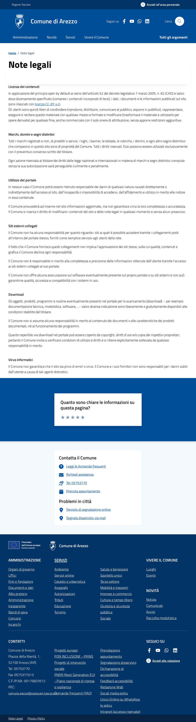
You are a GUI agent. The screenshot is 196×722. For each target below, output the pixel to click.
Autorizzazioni (64, 593)
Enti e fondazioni (20, 581)
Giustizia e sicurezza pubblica (115, 609)
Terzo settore (109, 581)
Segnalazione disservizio (118, 662)
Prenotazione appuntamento (111, 653)
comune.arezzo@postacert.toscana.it (32, 693)
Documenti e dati (20, 587)
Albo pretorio (17, 593)
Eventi (151, 575)
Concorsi (14, 618)
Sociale (105, 618)
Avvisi (150, 611)
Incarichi (14, 624)
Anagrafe (61, 587)
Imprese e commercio (116, 593)
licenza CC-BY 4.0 (47, 104)
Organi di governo (21, 569)
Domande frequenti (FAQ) (73, 693)
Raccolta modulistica (161, 617)
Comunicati (154, 605)
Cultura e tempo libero (116, 599)
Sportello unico (111, 575)
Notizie (151, 599)
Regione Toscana (21, 4)
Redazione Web (111, 687)
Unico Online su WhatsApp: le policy (120, 702)
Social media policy (114, 693)
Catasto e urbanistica (69, 581)
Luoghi (151, 569)
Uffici (12, 575)
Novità (51, 37)
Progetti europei (66, 650)
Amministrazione (25, 37)
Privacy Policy (36, 718)
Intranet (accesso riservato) (120, 711)
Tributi (58, 599)
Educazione (62, 606)
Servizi (70, 37)
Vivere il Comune (96, 37)
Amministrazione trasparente (21, 603)
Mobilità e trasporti (114, 587)
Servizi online (64, 575)
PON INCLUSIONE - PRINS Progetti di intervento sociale (73, 662)
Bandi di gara (18, 612)
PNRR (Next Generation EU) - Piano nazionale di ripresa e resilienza (74, 681)
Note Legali (15, 718)
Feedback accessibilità (116, 681)
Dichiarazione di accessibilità (112, 671)
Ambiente (61, 569)
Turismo (60, 612)
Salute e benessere (114, 569)
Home (12, 53)
